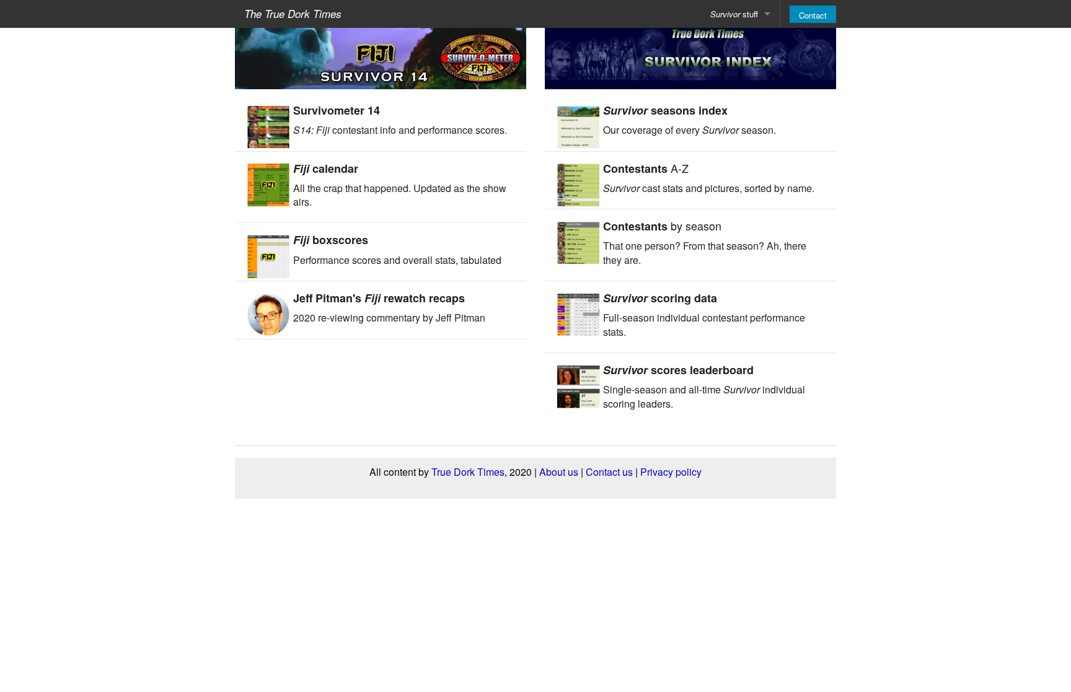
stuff (734, 14)
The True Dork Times (293, 13)
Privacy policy (671, 472)
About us (558, 472)
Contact (813, 15)
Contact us (609, 472)
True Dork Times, (469, 472)
